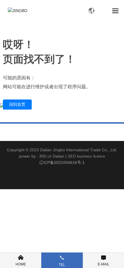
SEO (72, 156)
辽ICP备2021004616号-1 (62, 162)
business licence (91, 156)
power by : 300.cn (35, 156)
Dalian (58, 156)
